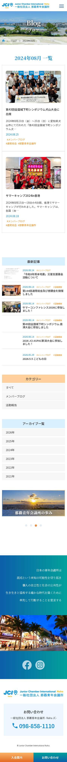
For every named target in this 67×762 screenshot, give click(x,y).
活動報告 (11, 405)
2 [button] (31, 525)
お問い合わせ (50, 757)
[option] (33, 503)
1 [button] (26, 525)
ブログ (13, 40)
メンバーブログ (15, 396)
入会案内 (16, 757)
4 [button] (41, 525)
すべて (10, 387)
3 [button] (36, 525)
